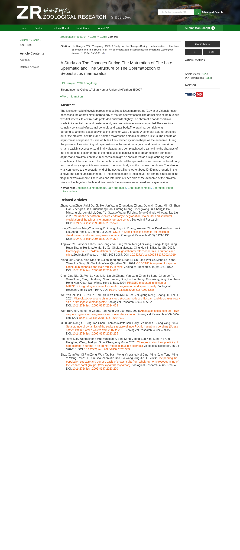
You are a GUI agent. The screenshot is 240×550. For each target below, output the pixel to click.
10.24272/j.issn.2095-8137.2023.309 (107, 349)
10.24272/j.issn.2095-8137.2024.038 (95, 305)
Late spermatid (117, 187)
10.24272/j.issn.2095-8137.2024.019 (153, 254)
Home (24, 28)
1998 (93, 36)
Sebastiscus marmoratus (91, 187)
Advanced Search (212, 12)
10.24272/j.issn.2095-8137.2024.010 (101, 317)
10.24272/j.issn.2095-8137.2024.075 (95, 270)
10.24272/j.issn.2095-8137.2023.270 (95, 368)
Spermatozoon (163, 187)
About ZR (103, 28)
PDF (193, 52)
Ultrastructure (68, 191)
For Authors (82, 28)
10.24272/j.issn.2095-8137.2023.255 (95, 333)
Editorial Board (61, 28)
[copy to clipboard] (103, 53)
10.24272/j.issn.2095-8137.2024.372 (95, 238)
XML (212, 52)
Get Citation (202, 44)
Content (38, 28)
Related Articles (29, 66)
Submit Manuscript (197, 27)
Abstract (25, 59)
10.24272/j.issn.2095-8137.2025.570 (95, 223)
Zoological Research (73, 36)
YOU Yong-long (87, 83)
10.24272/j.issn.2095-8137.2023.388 (131, 289)
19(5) (103, 36)
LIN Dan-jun (68, 83)
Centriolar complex (139, 187)
